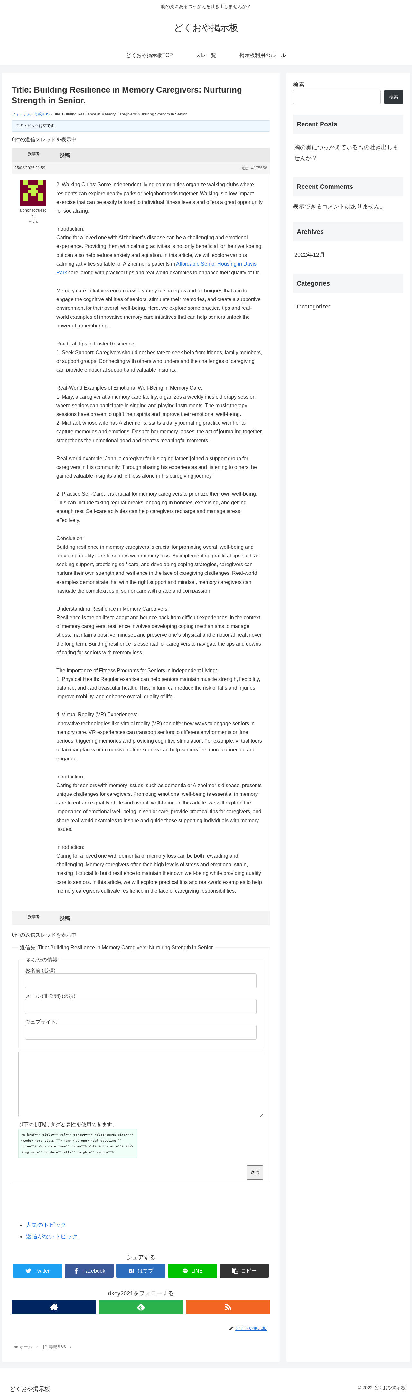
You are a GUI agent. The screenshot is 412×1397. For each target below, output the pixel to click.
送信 (255, 1172)
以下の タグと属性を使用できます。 (67, 1124)
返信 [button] (245, 168)
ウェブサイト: (41, 1022)
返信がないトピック (52, 1236)
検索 (298, 84)
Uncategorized (313, 306)
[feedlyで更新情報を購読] (141, 1307)
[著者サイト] (54, 1307)
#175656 (259, 168)
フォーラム (21, 114)
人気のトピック (46, 1225)
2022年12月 (309, 255)
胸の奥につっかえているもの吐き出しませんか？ (346, 152)
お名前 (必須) (40, 970)
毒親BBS (42, 114)
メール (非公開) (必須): (51, 996)
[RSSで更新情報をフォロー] (228, 1307)
